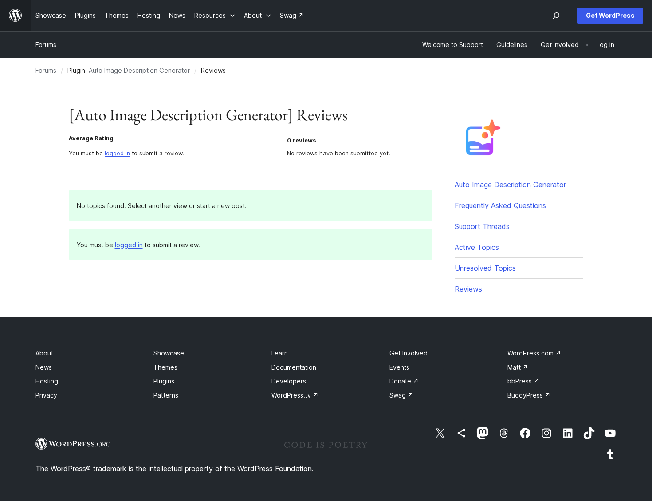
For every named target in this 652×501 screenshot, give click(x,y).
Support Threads (482, 226)
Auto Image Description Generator (139, 70)
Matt (517, 367)
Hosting (46, 381)
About (44, 353)
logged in (117, 153)
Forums (45, 44)
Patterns (165, 395)
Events (399, 367)
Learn (279, 353)
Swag (401, 395)
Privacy (46, 395)
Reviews (468, 288)
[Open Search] (556, 15)
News (43, 367)
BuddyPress (528, 395)
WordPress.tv (294, 395)
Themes (165, 367)
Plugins (163, 381)
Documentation (293, 367)
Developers (288, 381)
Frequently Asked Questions (500, 205)
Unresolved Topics (485, 268)
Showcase (168, 353)
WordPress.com (534, 353)
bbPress (523, 381)
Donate (404, 381)
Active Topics (477, 247)
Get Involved (408, 353)
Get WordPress (610, 15)
